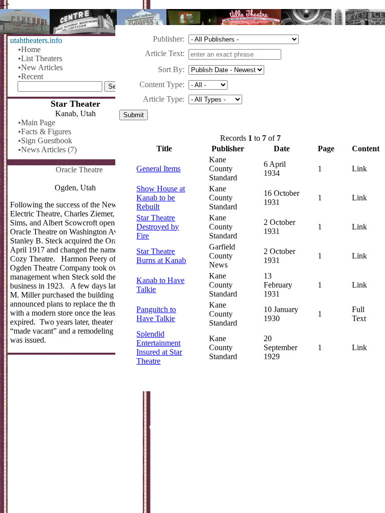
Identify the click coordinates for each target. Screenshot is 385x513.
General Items (158, 168)
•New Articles (40, 67)
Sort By (170, 69)
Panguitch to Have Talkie (156, 314)
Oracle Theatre (79, 169)
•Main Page (36, 122)
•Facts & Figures (44, 131)
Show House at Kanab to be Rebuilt (160, 197)
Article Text (163, 53)
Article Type (162, 99)
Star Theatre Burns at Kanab (161, 256)
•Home (29, 49)
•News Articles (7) (47, 149)
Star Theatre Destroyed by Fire (157, 226)
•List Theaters (40, 58)
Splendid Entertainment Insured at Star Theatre (159, 347)
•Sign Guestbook (45, 140)
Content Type (160, 84)
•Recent (30, 76)
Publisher (167, 39)
